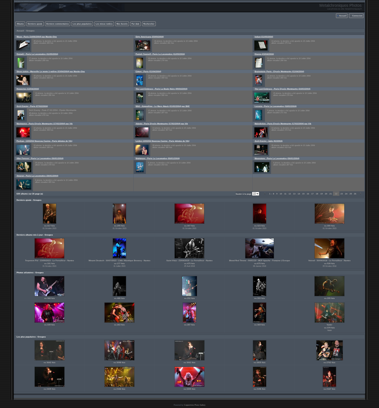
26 (355, 194)
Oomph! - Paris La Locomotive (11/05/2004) (37, 54)
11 (285, 194)
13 (294, 194)
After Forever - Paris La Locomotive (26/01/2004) (40, 158)
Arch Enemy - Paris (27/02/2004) (32, 106)
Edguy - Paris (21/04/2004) (148, 71)
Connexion (357, 16)
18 (317, 194)
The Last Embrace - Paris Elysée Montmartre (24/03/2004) (282, 89)
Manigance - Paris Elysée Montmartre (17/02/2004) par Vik (45, 123)
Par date (135, 24)
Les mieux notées (104, 24)
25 (351, 194)
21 (330, 194)
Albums (20, 24)
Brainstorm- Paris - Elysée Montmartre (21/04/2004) (279, 71)
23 (342, 194)
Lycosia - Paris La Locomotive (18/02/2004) (275, 106)
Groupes (30, 31)
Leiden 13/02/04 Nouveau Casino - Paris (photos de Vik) (162, 141)
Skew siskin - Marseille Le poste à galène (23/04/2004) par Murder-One (51, 71)
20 (326, 194)
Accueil (342, 16)
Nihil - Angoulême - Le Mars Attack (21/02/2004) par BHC (163, 106)
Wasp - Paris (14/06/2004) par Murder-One (37, 37)
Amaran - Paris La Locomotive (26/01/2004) (37, 176)
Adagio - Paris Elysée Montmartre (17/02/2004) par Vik (162, 123)
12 (290, 194)
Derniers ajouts (35, 24)
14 (299, 194)
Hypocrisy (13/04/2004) (28, 89)
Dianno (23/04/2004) (264, 54)
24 (346, 194)
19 (321, 194)
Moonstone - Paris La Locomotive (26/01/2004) (277, 158)
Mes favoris (122, 24)
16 (308, 194)
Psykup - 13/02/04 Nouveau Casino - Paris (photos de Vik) (44, 141)
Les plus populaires (82, 24)
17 (312, 194)
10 (281, 194)
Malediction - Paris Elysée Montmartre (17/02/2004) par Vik (283, 123)
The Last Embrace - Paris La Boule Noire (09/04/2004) (161, 89)
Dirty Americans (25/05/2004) (150, 37)
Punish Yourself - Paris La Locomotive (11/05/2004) (160, 54)
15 (303, 194)
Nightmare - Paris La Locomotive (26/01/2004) (158, 158)
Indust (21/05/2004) (264, 37)
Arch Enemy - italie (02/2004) (268, 141)
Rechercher (149, 24)
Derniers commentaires (57, 24)
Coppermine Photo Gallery (194, 405)
